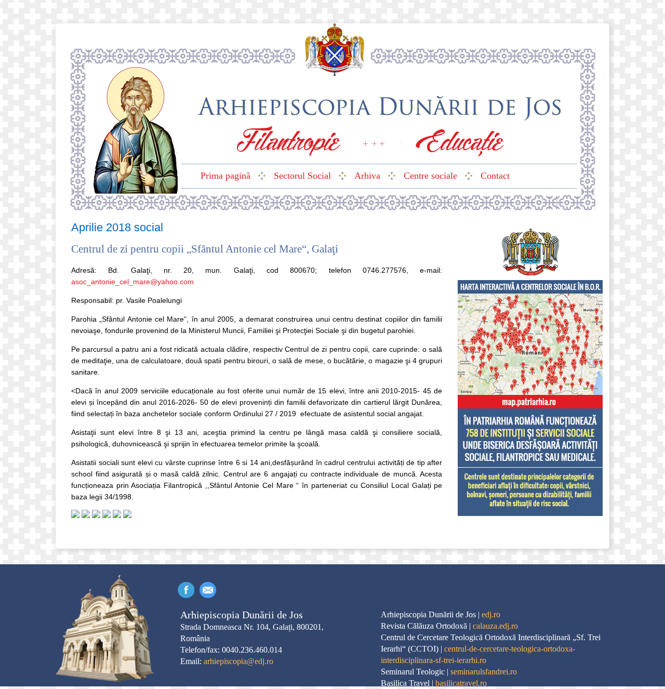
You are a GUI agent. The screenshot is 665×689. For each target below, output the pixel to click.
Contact (208, 590)
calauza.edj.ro (495, 625)
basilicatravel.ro (461, 683)
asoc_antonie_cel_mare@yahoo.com (132, 281)
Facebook (186, 590)
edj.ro (491, 614)
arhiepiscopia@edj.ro (238, 661)
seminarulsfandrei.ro (483, 671)
